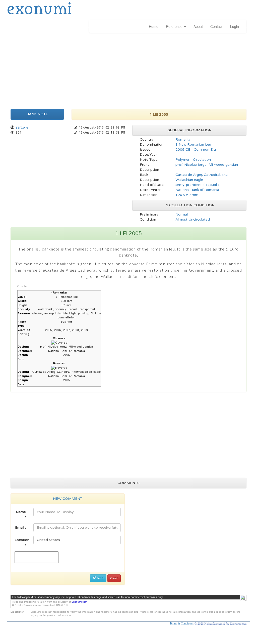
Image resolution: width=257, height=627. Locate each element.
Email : (20, 527)
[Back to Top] (243, 598)
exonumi (39, 9)
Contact (216, 26)
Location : (22, 542)
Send (100, 578)
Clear (114, 578)
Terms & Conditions (182, 623)
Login (234, 26)
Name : (21, 514)
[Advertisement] (128, 70)
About (198, 26)
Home (153, 26)
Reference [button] (174, 26)
